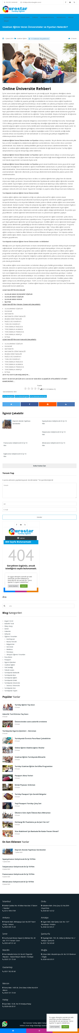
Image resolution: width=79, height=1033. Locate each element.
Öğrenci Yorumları (10, 636)
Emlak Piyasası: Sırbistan (25, 785)
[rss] (74, 2)
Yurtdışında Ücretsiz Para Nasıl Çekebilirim (33, 738)
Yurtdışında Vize (10, 688)
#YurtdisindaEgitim (22, 396)
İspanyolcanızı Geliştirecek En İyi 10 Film (18, 859)
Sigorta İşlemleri (10, 662)
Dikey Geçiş (8, 626)
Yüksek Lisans (25, 17)
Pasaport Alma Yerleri (24, 775)
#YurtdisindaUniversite (38, 396)
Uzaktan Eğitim (22, 38)
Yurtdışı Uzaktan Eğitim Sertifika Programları (34, 766)
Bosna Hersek (11, 642)
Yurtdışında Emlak (10, 680)
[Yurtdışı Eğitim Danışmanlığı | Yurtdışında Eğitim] (14, 9)
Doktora (35, 17)
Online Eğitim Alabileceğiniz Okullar (29, 748)
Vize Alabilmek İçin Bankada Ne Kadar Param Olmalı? (37, 831)
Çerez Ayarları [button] (54, 1027)
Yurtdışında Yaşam (10, 691)
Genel (6, 629)
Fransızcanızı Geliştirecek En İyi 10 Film (18, 874)
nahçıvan (7, 634)
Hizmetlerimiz (61, 17)
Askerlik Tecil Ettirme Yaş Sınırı (15, 714)
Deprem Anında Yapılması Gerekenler (30, 850)
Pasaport (7, 660)
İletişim (6, 21)
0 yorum (74, 38)
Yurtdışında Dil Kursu (47, 17)
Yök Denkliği (8, 667)
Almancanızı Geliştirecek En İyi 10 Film (18, 882)
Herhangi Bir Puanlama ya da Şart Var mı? (32, 822)
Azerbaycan (10, 639)
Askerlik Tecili (9, 623)
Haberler (7, 631)
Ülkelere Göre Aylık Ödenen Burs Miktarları (33, 813)
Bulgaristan (10, 644)
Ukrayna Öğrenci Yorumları (15, 654)
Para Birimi (8, 657)
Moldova (9, 649)
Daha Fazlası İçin (39, 466)
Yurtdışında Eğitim (10, 678)
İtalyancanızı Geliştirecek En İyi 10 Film (18, 867)
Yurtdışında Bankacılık (11, 673)
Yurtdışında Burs (10, 675)
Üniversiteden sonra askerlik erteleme (31, 722)
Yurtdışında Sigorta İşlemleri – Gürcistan (19, 731)
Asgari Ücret (8, 621)
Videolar (71, 17)
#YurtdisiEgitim (8, 396)
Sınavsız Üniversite (13, 685)
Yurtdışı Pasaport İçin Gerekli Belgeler (30, 794)
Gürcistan (9, 647)
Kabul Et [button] (65, 1027)
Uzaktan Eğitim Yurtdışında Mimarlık (30, 757)
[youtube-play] (70, 2)
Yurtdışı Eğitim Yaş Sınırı (25, 705)
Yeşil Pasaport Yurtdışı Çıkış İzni (28, 803)
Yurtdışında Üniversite (10, 17)
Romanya (9, 652)
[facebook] (66, 2)
